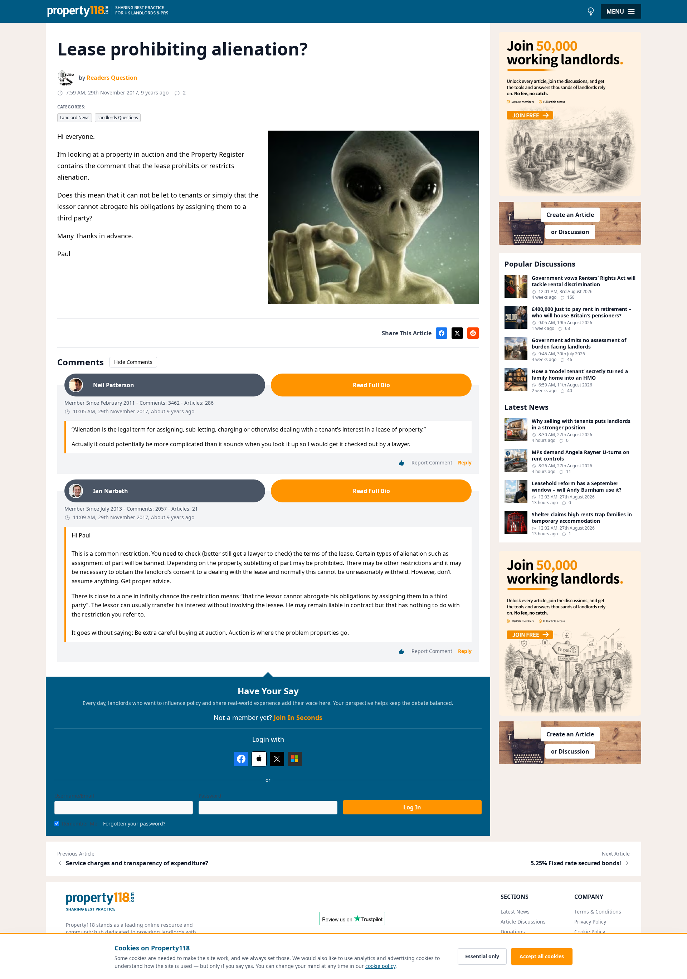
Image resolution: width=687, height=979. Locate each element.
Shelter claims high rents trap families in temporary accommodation (582, 517)
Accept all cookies (542, 956)
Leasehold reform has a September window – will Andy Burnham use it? (577, 486)
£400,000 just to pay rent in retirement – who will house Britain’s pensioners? (581, 312)
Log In (412, 807)
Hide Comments (133, 362)
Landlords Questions (117, 118)
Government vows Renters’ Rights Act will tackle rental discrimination (583, 281)
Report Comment (431, 462)
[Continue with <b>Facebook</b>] (241, 759)
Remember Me (79, 823)
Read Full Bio (371, 385)
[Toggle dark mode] (591, 11)
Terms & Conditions (597, 911)
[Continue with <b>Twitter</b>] (277, 759)
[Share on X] (457, 333)
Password (210, 795)
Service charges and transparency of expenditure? (137, 863)
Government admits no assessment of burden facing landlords (579, 343)
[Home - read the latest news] (315, 11)
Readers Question (112, 78)
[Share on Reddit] (473, 333)
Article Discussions (523, 921)
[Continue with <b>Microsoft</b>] (295, 759)
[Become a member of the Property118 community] (570, 114)
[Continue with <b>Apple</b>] (259, 759)
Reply (465, 462)
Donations (513, 931)
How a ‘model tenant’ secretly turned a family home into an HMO (580, 374)
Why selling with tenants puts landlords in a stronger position (581, 424)
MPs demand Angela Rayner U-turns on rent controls (580, 455)
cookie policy (380, 966)
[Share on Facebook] (441, 333)
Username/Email (74, 795)
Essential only (482, 956)
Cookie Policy (589, 931)
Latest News (515, 911)
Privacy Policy (590, 921)
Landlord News (74, 118)
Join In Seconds (298, 717)
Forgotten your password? (134, 823)
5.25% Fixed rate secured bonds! (576, 863)
